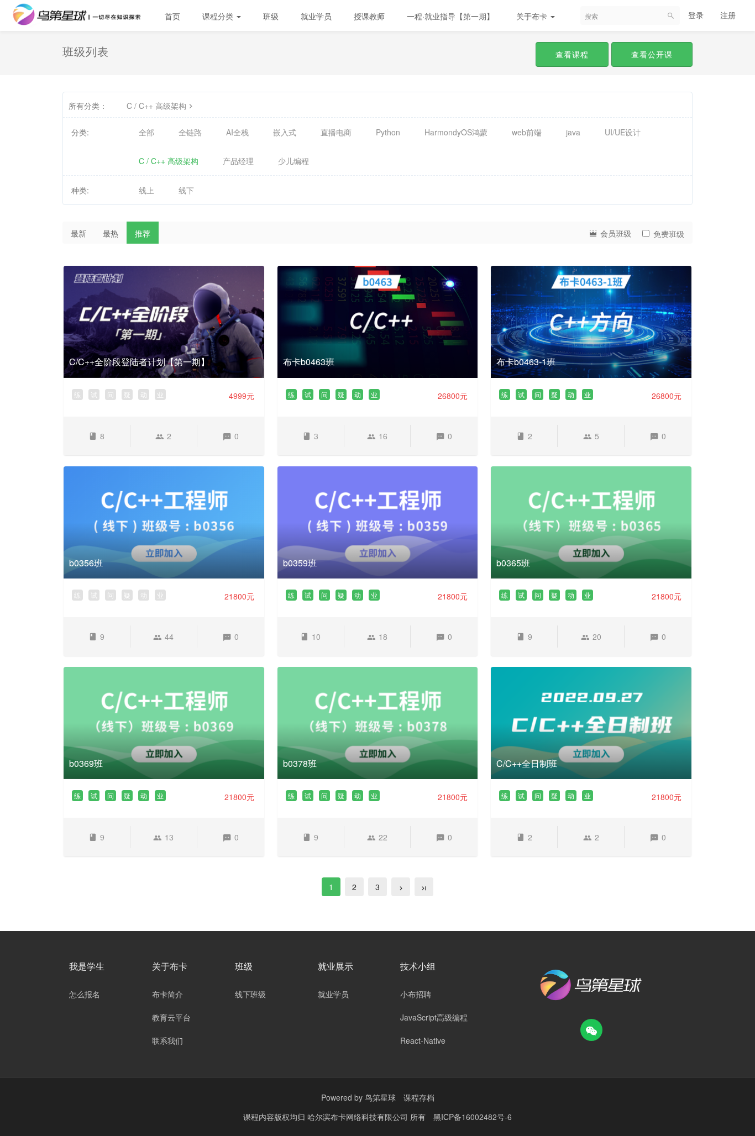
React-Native (422, 1040)
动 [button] (143, 394)
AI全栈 (237, 132)
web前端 (527, 132)
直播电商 (336, 132)
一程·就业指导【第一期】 (450, 16)
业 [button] (160, 394)
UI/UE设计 (623, 132)
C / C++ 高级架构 (156, 105)
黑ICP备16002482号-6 (472, 1116)
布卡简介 (167, 994)
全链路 (190, 132)
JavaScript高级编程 (434, 1017)
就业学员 (316, 16)
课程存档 (418, 1097)
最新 (78, 233)
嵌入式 (284, 132)
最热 (110, 233)
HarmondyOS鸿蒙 (455, 132)
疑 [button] (127, 394)
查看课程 (572, 54)
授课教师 (369, 16)
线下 (186, 190)
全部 (146, 132)
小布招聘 (415, 994)
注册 (728, 14)
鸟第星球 (380, 1097)
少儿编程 (293, 160)
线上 (146, 190)
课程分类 (218, 16)
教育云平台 (171, 1017)
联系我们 (167, 1040)
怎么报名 (84, 994)
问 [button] (110, 394)
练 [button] (77, 394)
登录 (696, 14)
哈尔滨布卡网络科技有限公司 (358, 1116)
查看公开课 (652, 54)
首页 (172, 16)
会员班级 (614, 233)
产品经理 (238, 160)
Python (388, 132)
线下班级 (250, 994)
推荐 (142, 233)
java (573, 132)
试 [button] (94, 394)
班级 (271, 16)
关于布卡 (532, 16)
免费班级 (668, 233)
